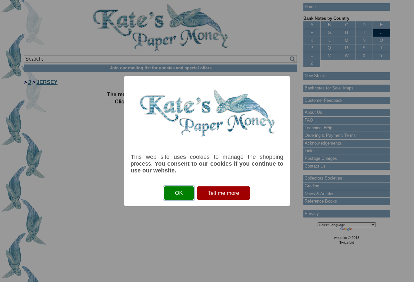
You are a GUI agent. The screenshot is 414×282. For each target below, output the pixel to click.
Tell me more (223, 193)
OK (179, 193)
